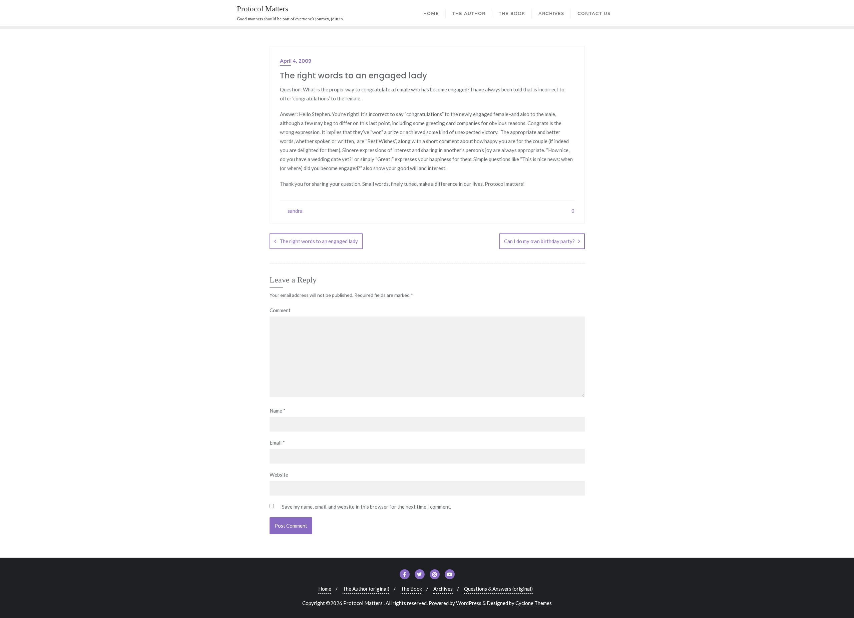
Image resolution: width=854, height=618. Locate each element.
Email (277, 443)
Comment (280, 310)
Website (279, 475)
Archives (443, 589)
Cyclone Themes (533, 603)
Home (324, 589)
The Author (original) (366, 589)
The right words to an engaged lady (319, 241)
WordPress (468, 603)
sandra (295, 211)
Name (278, 411)
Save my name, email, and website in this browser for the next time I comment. (366, 507)
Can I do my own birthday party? (539, 241)
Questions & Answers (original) (498, 589)
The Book (411, 589)
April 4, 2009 (295, 61)
